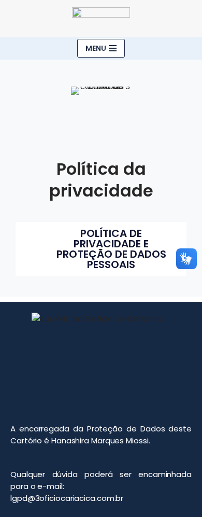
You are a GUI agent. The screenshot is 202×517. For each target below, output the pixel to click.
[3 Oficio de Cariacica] (101, 18)
